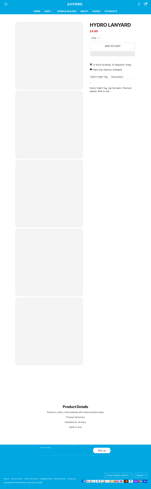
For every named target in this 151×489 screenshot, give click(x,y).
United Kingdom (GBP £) (117, 475)
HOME (37, 11)
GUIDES (96, 11)
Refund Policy (60, 479)
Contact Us (71, 479)
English (140, 475)
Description (117, 77)
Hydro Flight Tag (99, 77)
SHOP (47, 11)
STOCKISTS (111, 11)
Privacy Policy (17, 479)
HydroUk (22, 482)
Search (6, 479)
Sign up (102, 450)
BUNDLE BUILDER (67, 11)
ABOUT (84, 11)
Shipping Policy (46, 479)
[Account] (139, 4)
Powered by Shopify (35, 482)
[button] (112, 53)
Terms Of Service (31, 479)
